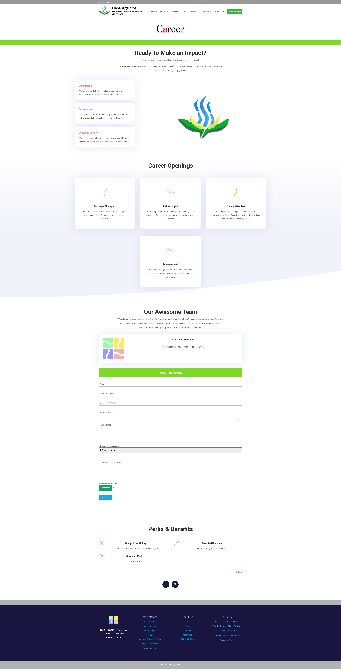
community (101, 141)
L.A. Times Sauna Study (227, 630)
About (163, 12)
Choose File (105, 488)
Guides (218, 12)
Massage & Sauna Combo (149, 639)
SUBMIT (105, 497)
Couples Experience (149, 643)
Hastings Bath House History (227, 635)
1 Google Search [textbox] (107, 450)
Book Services (235, 11)
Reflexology (149, 630)
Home (154, 12)
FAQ (187, 621)
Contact (205, 12)
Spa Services (177, 12)
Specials (192, 12)
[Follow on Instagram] (175, 584)
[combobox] (170, 450)
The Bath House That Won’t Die (227, 626)
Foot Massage (149, 626)
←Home (238, 572)
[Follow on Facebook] (165, 584)
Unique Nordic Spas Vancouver (227, 621)
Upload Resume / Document (109, 484)
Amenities (187, 635)
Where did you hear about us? (109, 446)
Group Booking (149, 648)
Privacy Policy (187, 639)
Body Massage (149, 621)
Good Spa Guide (227, 640)
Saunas (149, 635)
